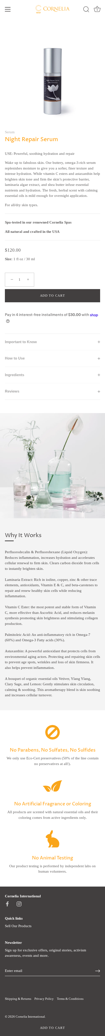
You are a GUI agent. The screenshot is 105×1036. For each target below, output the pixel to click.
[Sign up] (97, 970)
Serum (10, 132)
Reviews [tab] (12, 391)
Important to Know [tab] (21, 342)
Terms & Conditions (70, 999)
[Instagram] (19, 904)
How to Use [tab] (15, 358)
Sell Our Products (18, 926)
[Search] (86, 10)
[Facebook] (7, 904)
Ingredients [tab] (14, 375)
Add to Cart (52, 1028)
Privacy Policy (44, 999)
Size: (8, 259)
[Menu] (7, 9)
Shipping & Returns (18, 999)
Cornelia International (30, 1016)
